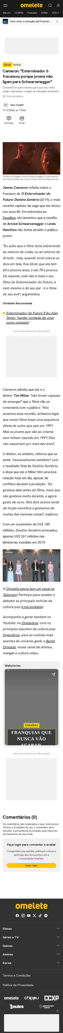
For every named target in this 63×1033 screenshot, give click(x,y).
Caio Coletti (17, 104)
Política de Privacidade (18, 985)
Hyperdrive (11, 635)
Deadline (9, 218)
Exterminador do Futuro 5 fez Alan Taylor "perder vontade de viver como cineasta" (32, 318)
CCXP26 (19, 12)
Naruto (7, 12)
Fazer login (31, 865)
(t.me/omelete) (32, 607)
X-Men (44, 12)
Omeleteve (30, 623)
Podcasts (32, 12)
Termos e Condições (17, 975)
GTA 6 (55, 12)
